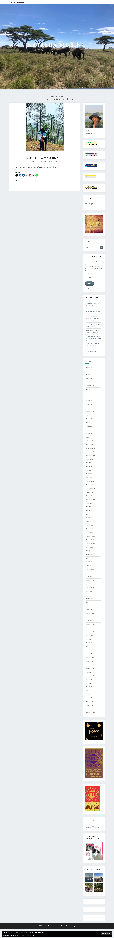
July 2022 (88, 463)
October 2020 (90, 540)
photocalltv (89, 311)
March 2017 (89, 698)
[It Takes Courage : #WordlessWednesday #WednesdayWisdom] (89, 888)
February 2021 (90, 525)
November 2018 (90, 624)
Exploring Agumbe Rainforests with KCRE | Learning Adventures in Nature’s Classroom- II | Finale (93, 316)
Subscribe (89, 283)
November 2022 (90, 452)
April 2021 (89, 518)
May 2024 (88, 397)
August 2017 (89, 679)
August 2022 (89, 459)
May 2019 (88, 602)
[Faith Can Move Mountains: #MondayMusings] (89, 878)
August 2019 (89, 591)
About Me (47, 2)
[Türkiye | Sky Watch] (98, 878)
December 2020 (90, 532)
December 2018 (90, 620)
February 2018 (90, 657)
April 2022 (89, 474)
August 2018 (89, 635)
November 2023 (90, 411)
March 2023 (89, 437)
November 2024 (90, 385)
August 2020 (89, 547)
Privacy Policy (31, 935)
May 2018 (88, 646)
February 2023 (90, 441)
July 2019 (88, 595)
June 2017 (89, 687)
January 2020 (89, 573)
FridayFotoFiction (98, 2)
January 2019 (89, 617)
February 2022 (90, 481)
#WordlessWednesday (70, 2)
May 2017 (88, 690)
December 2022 (90, 448)
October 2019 (90, 584)
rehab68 (88, 303)
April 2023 (89, 433)
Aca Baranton (90, 330)
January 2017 (89, 705)
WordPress (61, 926)
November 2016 (90, 712)
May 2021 (88, 514)
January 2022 (89, 485)
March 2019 (89, 609)
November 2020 (90, 536)
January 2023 (89, 444)
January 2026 (89, 382)
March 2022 (89, 477)
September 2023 (90, 415)
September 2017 (90, 676)
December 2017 (90, 665)
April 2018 (89, 650)
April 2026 (89, 374)
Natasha (45, 161)
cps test (88, 324)
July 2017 (88, 683)
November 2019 (90, 580)
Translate (97, 827)
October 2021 (90, 496)
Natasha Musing (17, 2)
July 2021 (88, 507)
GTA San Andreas (91, 349)
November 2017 (90, 668)
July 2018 (88, 639)
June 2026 (89, 367)
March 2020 (89, 565)
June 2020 (89, 554)
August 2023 (89, 419)
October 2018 (90, 628)
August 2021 (89, 503)
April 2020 (89, 562)
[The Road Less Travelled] (98, 888)
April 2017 (89, 694)
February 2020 (90, 569)
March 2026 (89, 378)
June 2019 (89, 598)
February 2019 (90, 613)
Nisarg (73, 926)
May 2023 (88, 430)
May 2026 (88, 371)
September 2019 (90, 587)
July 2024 (88, 389)
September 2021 (90, 499)
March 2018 (89, 654)
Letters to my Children (44, 157)
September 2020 (90, 543)
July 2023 (88, 422)
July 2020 (88, 551)
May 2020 (88, 558)
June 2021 (89, 510)
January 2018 (89, 661)
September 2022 (90, 455)
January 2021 (89, 529)
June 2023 (89, 426)
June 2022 (89, 466)
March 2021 (89, 521)
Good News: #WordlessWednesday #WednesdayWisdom (92, 306)
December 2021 (90, 488)
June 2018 (89, 643)
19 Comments (55, 161)
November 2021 (90, 492)
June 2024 (89, 393)
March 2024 (89, 404)
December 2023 (90, 408)
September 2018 (90, 632)
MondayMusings (56, 2)
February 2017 (90, 701)
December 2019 (90, 576)
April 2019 (89, 606)
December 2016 (90, 709)
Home (40, 2)
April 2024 (89, 400)
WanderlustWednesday (84, 2)
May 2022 (88, 470)
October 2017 (90, 672)
